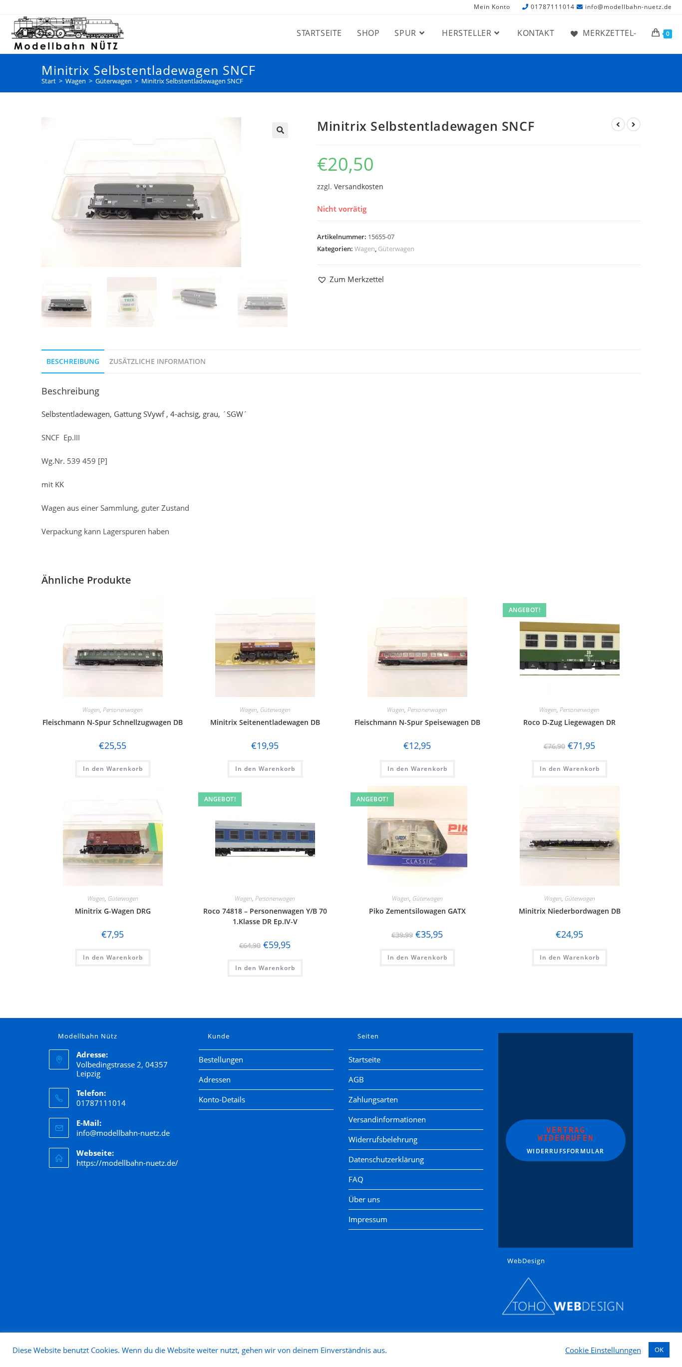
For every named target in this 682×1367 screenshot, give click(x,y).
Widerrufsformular (565, 1140)
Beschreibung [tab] (72, 361)
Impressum (367, 1219)
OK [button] (659, 1349)
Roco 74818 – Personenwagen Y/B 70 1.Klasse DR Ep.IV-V (265, 916)
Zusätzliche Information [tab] (157, 361)
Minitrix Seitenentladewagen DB (265, 722)
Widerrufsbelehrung (382, 1139)
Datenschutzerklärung (386, 1159)
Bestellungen (221, 1059)
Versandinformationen (387, 1119)
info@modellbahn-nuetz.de (628, 6)
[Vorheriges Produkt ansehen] (618, 124)
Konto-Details (222, 1099)
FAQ (355, 1179)
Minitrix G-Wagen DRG (113, 911)
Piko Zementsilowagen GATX (417, 911)
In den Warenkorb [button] (113, 768)
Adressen (215, 1079)
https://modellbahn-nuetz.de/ (127, 1163)
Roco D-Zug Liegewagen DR (569, 722)
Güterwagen (396, 248)
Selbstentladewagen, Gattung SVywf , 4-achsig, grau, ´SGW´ (144, 414)
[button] (280, 130)
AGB (356, 1079)
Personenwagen (123, 709)
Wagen (364, 248)
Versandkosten (358, 186)
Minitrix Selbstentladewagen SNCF (192, 80)
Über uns (364, 1199)
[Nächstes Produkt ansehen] (634, 124)
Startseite (364, 1059)
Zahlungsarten (373, 1099)
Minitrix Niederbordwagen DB (570, 911)
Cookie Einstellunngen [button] (603, 1350)
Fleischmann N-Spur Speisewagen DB (417, 722)
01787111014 (553, 6)
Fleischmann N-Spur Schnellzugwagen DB (112, 722)
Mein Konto (492, 7)
